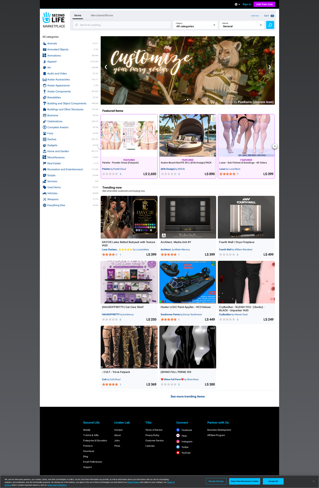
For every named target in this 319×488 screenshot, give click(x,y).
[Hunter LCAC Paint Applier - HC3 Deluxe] (187, 282)
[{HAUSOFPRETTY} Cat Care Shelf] (129, 282)
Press (117, 445)
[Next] (274, 146)
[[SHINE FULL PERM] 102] (187, 347)
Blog (85, 456)
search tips (255, 16)
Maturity (225, 23)
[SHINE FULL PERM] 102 (176, 372)
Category (179, 23)
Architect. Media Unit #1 (176, 242)
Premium (88, 445)
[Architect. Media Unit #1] (187, 217)
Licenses (150, 445)
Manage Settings (216, 481)
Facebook (186, 430)
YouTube (185, 452)
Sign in (247, 4)
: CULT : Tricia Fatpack (116, 372)
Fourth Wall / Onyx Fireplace (236, 242)
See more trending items (188, 396)
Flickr (184, 436)
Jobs (117, 440)
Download (88, 451)
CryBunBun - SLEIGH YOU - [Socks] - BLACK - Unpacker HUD (241, 308)
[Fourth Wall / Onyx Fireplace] (246, 217)
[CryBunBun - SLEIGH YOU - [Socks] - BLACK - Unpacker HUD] (246, 282)
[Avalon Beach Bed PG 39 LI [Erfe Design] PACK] (188, 135)
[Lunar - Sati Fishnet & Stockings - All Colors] (246, 135)
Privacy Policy (152, 435)
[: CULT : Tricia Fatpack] (129, 347)
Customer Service (154, 440)
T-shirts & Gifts (91, 435)
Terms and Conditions (57, 485)
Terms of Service (153, 430)
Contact (118, 430)
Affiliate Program (216, 435)
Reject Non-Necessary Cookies (244, 481)
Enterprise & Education (95, 440)
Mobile (86, 430)
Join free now (264, 4)
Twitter (185, 447)
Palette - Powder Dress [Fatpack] (120, 162)
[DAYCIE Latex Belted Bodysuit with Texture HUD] (129, 217)
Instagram (186, 441)
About (117, 435)
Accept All (273, 481)
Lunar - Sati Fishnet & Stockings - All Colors (243, 162)
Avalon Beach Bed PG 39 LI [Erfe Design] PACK (186, 162)
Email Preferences (92, 461)
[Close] (313, 481)
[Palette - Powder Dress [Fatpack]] (129, 135)
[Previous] (100, 146)
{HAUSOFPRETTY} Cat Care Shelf (122, 307)
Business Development (219, 430)
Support (87, 467)
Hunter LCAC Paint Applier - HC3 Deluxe (186, 307)
